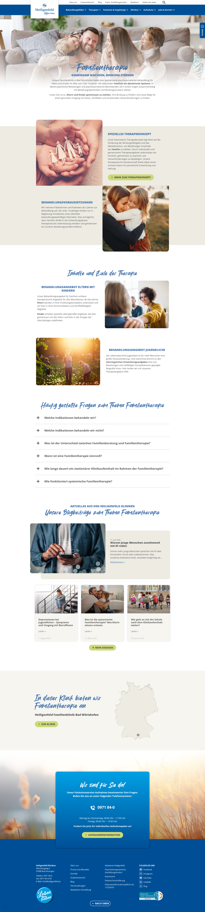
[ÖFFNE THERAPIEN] (100, 9)
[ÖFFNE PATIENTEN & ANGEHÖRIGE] (127, 9)
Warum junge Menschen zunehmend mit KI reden (135, 544)
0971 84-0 (106, 807)
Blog (72, 881)
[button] (102, 647)
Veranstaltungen (77, 885)
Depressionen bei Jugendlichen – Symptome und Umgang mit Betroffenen (55, 622)
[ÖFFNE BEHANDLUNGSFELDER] (85, 9)
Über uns (74, 865)
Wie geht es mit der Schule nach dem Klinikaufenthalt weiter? (147, 622)
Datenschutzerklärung (115, 880)
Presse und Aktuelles (79, 869)
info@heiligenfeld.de (51, 881)
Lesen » (42, 631)
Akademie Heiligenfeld (115, 865)
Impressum (110, 876)
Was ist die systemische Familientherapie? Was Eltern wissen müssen (102, 622)
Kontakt (73, 873)
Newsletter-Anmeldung (80, 889)
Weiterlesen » (117, 562)
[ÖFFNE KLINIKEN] (140, 9)
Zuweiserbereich (77, 877)
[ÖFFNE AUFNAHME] (155, 9)
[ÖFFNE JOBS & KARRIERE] (174, 9)
